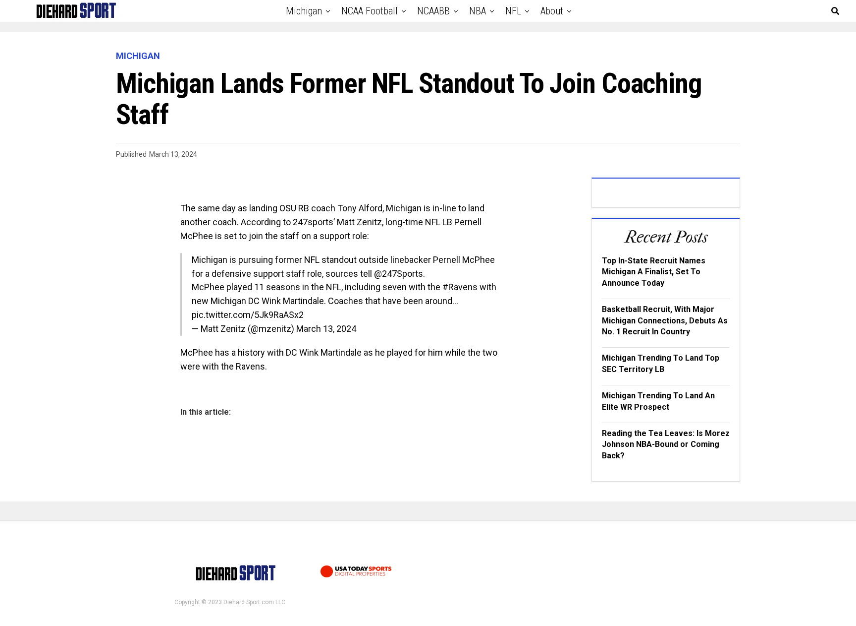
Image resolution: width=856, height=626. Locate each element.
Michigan (304, 11)
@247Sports (398, 273)
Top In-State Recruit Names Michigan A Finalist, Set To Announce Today (653, 272)
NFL (513, 11)
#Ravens (460, 287)
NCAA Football (369, 11)
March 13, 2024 (326, 328)
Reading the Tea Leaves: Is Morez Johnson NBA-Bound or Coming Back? (666, 444)
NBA (477, 11)
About (551, 11)
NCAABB (433, 11)
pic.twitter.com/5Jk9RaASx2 (248, 315)
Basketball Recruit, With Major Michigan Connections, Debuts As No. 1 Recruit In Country (665, 320)
